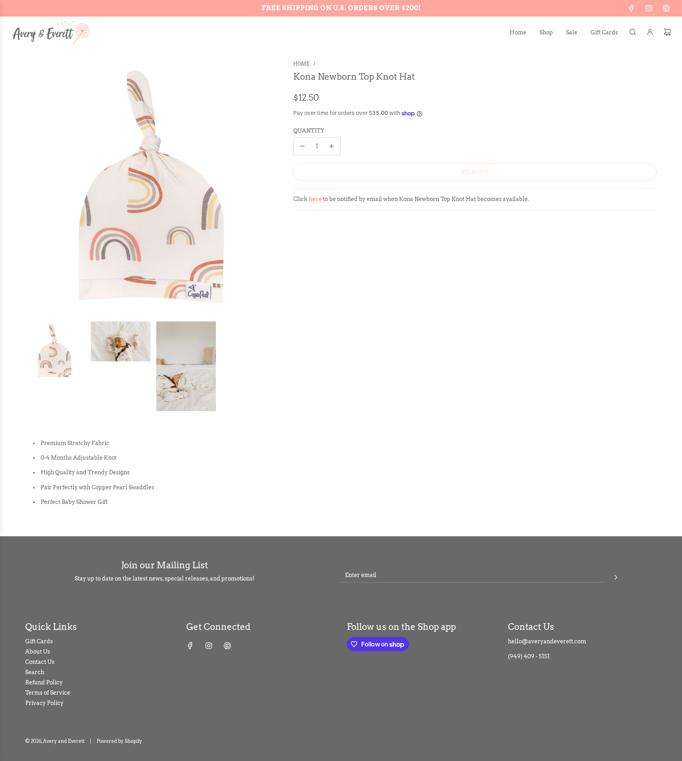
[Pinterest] (666, 8)
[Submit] (615, 576)
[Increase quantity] (331, 146)
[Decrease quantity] (302, 146)
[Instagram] (649, 8)
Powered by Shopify (119, 741)
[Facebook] (631, 8)
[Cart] (667, 32)
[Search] (632, 32)
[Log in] (650, 32)
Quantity (308, 131)
